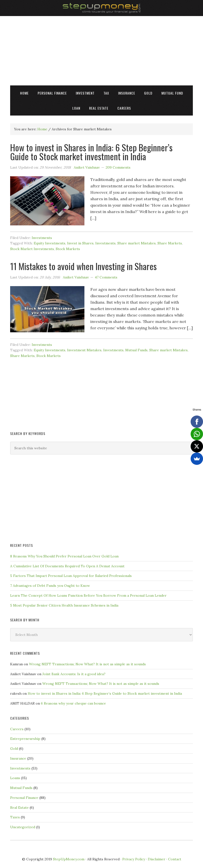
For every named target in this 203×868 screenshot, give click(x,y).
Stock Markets (68, 249)
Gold (14, 748)
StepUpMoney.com (68, 859)
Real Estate (19, 807)
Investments (42, 238)
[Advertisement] (101, 50)
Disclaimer (156, 859)
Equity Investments (49, 243)
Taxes (15, 817)
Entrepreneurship (25, 738)
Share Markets (169, 243)
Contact (174, 859)
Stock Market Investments (32, 249)
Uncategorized (22, 827)
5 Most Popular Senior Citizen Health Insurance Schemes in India (64, 605)
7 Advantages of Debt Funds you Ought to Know (50, 585)
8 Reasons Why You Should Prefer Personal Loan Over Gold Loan (64, 556)
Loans (15, 778)
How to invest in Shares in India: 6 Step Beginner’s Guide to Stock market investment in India (91, 152)
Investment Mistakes (84, 350)
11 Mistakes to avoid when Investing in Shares (83, 266)
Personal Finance (24, 797)
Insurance (18, 758)
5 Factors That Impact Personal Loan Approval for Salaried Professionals (71, 575)
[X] (197, 446)
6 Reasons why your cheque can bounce (73, 703)
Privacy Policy (133, 859)
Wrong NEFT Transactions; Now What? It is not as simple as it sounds (87, 664)
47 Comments (106, 277)
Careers (17, 729)
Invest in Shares (80, 243)
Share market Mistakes (136, 243)
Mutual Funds (136, 350)
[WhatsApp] (197, 434)
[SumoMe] (197, 459)
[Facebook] (197, 421)
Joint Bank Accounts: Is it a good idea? (73, 674)
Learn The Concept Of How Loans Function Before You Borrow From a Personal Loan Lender (88, 595)
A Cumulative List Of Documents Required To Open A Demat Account (67, 566)
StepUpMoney (101, 8)
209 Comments (118, 167)
